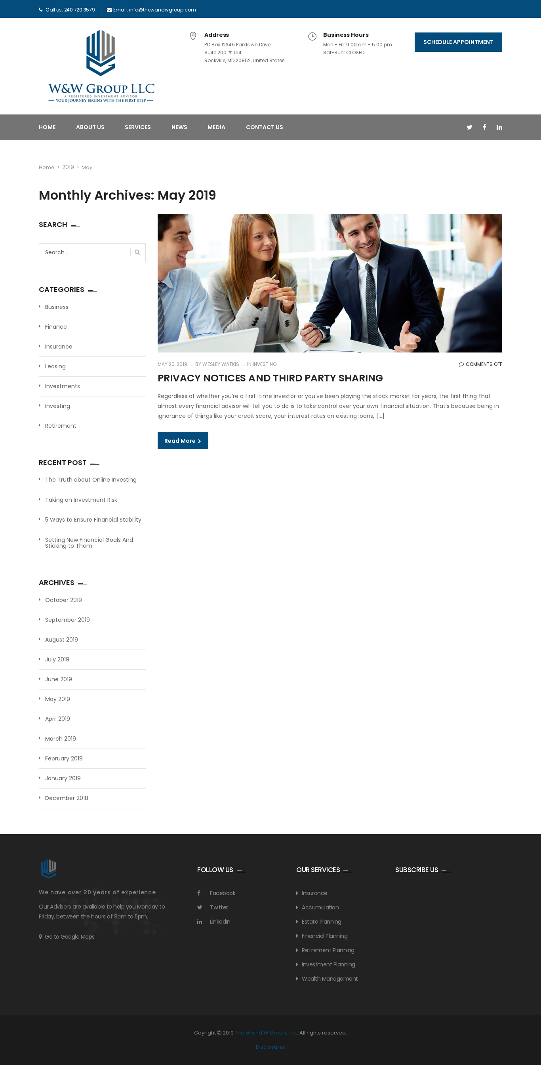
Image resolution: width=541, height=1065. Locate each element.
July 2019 (57, 659)
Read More (180, 441)
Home (47, 127)
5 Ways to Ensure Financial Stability (93, 520)
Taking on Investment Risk (81, 500)
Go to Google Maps (70, 937)
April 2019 (57, 719)
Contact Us (264, 127)
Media (216, 127)
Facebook (222, 893)
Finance (56, 327)
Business (57, 307)
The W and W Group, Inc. (266, 1032)
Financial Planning (324, 936)
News (179, 127)
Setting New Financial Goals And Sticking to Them (89, 543)
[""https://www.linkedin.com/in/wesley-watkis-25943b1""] (499, 127)
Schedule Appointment (458, 42)
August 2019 (61, 640)
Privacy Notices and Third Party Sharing (270, 378)
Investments (62, 386)
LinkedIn (220, 922)
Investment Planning (328, 964)
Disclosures (271, 1047)
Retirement (60, 426)
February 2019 (64, 758)
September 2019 (67, 620)
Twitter (219, 907)
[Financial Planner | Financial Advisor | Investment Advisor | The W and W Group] (101, 70)
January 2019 (63, 778)
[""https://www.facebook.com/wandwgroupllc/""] (484, 127)
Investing (265, 364)
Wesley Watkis (220, 364)
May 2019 (57, 699)
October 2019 (63, 600)
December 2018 (66, 798)
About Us (90, 127)
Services (138, 127)
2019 (68, 167)
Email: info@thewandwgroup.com (154, 9)
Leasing (55, 366)
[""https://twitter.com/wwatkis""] (469, 127)
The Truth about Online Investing (91, 480)
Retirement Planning (328, 950)
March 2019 (60, 739)
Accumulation (320, 907)
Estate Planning (321, 922)
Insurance (58, 347)
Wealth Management (330, 979)
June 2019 (58, 679)
